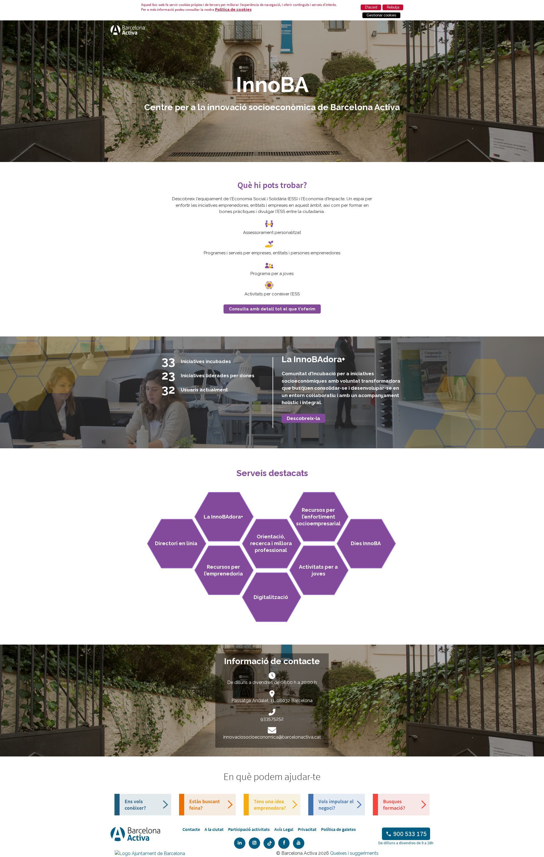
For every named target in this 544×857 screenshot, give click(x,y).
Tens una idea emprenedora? (270, 804)
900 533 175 (410, 833)
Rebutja (393, 7)
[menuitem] (191, 829)
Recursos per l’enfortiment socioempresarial (318, 516)
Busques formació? (394, 804)
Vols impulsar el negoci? (336, 804)
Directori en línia (176, 543)
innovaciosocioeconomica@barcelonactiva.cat (272, 737)
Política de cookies (233, 9)
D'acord (371, 7)
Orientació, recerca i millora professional (271, 543)
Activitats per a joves (318, 570)
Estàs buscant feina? (204, 804)
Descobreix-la (303, 418)
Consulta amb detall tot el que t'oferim (272, 309)
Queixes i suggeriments (354, 853)
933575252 (272, 719)
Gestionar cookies (381, 15)
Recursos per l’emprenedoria (223, 570)
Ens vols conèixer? (135, 804)
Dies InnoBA (366, 543)
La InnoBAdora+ (223, 517)
